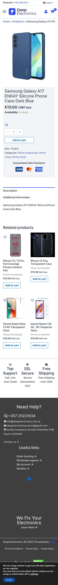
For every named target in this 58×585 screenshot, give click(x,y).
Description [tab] (10, 190)
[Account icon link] (46, 11)
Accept (9, 580)
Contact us (10, 441)
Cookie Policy (47, 548)
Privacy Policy (32, 548)
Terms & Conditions (13, 548)
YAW (52, 541)
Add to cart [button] (12, 285)
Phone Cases (19, 157)
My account (24, 464)
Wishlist (22, 468)
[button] (6, 124)
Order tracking (25, 456)
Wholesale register (28, 460)
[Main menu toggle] (4, 11)
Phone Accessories (28, 152)
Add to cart (19, 140)
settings (34, 574)
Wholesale (7, 2)
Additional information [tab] (16, 197)
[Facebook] (29, 479)
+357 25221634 (21, 2)
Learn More (28, 527)
